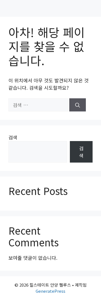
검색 (12, 137)
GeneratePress (50, 291)
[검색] (77, 105)
